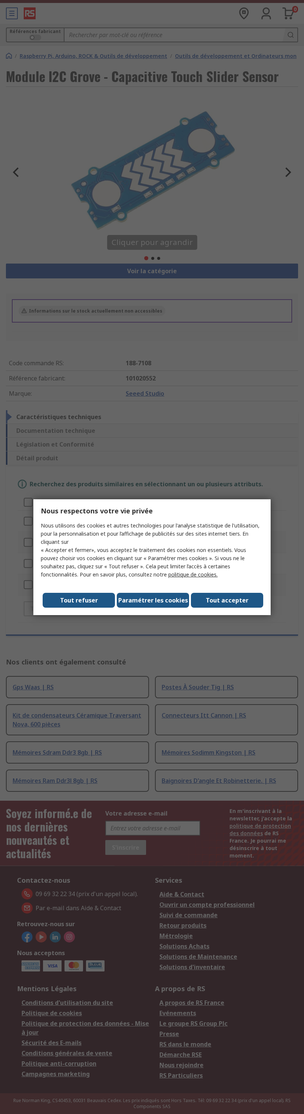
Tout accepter (227, 600)
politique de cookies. (193, 574)
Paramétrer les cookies (153, 600)
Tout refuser (79, 600)
